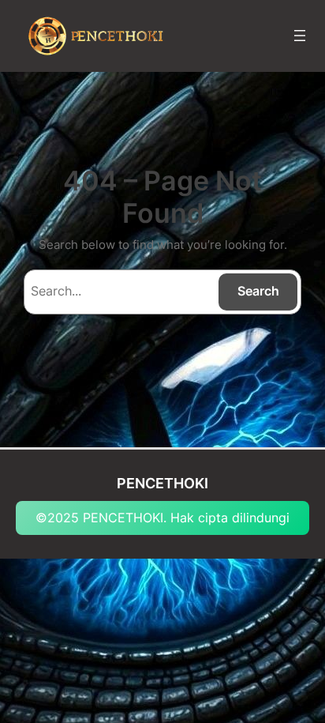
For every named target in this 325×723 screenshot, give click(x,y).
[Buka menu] (299, 35)
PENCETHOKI (162, 482)
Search (258, 291)
